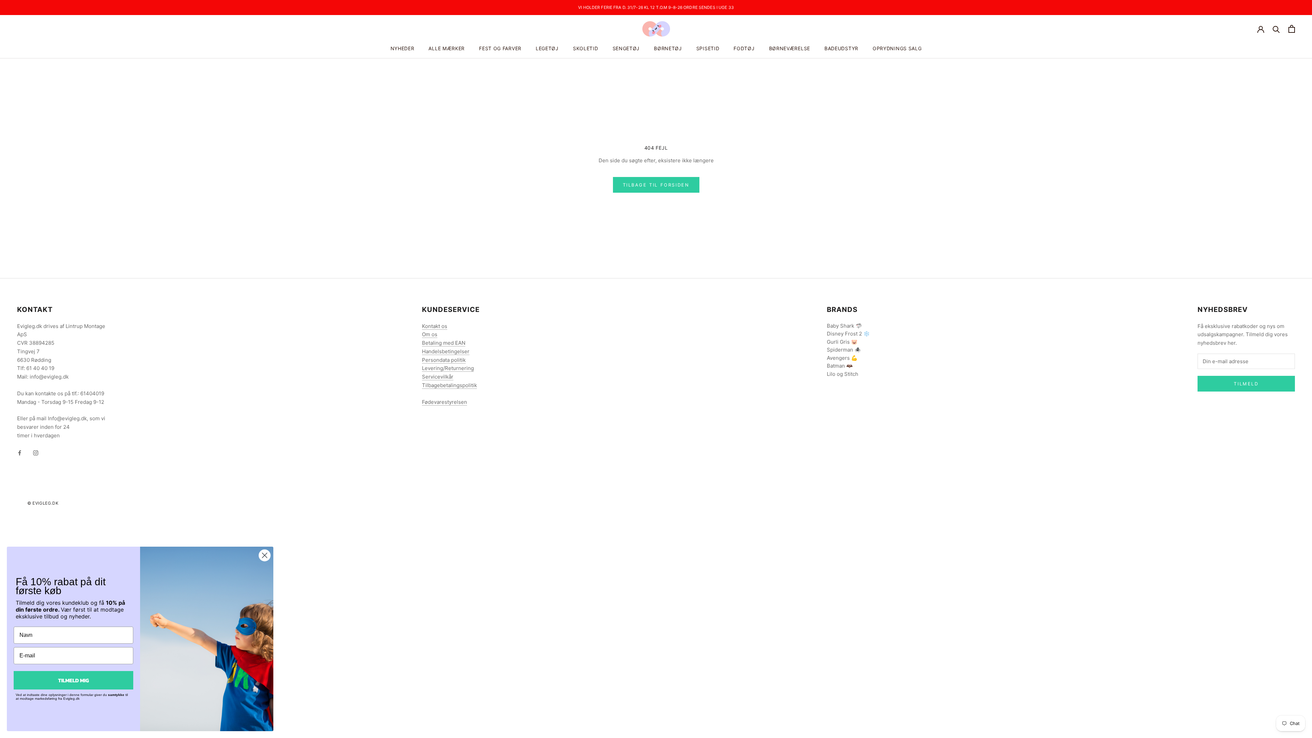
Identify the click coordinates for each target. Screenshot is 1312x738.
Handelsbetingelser (445, 351)
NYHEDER (402, 48)
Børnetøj (668, 48)
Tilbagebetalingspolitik (449, 385)
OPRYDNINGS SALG (897, 48)
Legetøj (547, 48)
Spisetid (708, 48)
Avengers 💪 (842, 358)
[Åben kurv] (1291, 29)
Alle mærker (446, 48)
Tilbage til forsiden (656, 185)
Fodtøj (744, 48)
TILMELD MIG (73, 680)
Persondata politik (444, 360)
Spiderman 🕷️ (844, 349)
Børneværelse (789, 48)
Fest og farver (500, 48)
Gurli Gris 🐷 (842, 342)
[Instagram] (35, 452)
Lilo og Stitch (842, 374)
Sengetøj (626, 48)
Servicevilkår (437, 376)
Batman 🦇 (840, 366)
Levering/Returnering (448, 368)
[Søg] (1276, 28)
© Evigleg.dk (42, 503)
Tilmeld (1246, 383)
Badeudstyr (841, 48)
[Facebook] (19, 452)
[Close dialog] (265, 555)
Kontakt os (434, 326)
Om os (429, 334)
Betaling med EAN (443, 343)
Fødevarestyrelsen (444, 402)
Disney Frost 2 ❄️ (848, 333)
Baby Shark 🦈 (844, 326)
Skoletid (585, 48)
